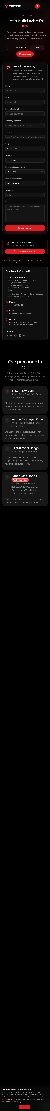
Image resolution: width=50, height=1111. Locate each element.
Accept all (24, 1107)
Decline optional (10, 1107)
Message (9, 202)
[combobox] (25, 148)
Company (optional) (13, 120)
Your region (10, 190)
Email (7, 97)
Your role (8, 155)
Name (7, 86)
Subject (8, 132)
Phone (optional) (12, 109)
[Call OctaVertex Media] (37, 6)
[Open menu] (43, 6)
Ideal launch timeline (13, 178)
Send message (25, 228)
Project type (10, 144)
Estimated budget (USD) (15, 167)
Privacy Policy (7, 1099)
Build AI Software (16, 47)
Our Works (37, 47)
